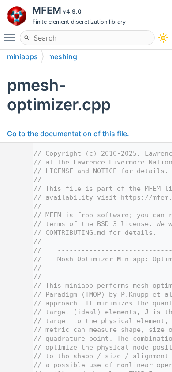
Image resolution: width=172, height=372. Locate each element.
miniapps (22, 56)
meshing (62, 56)
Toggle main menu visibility (11, 37)
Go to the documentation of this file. (68, 133)
